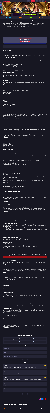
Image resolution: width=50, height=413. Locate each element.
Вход (8, 399)
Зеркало (5, 399)
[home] (6, 1)
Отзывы (26, 399)
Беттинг (16, 399)
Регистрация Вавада (25, 41)
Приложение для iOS (14, 404)
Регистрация (12, 399)
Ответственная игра (7, 404)
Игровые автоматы (21, 399)
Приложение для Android (23, 404)
